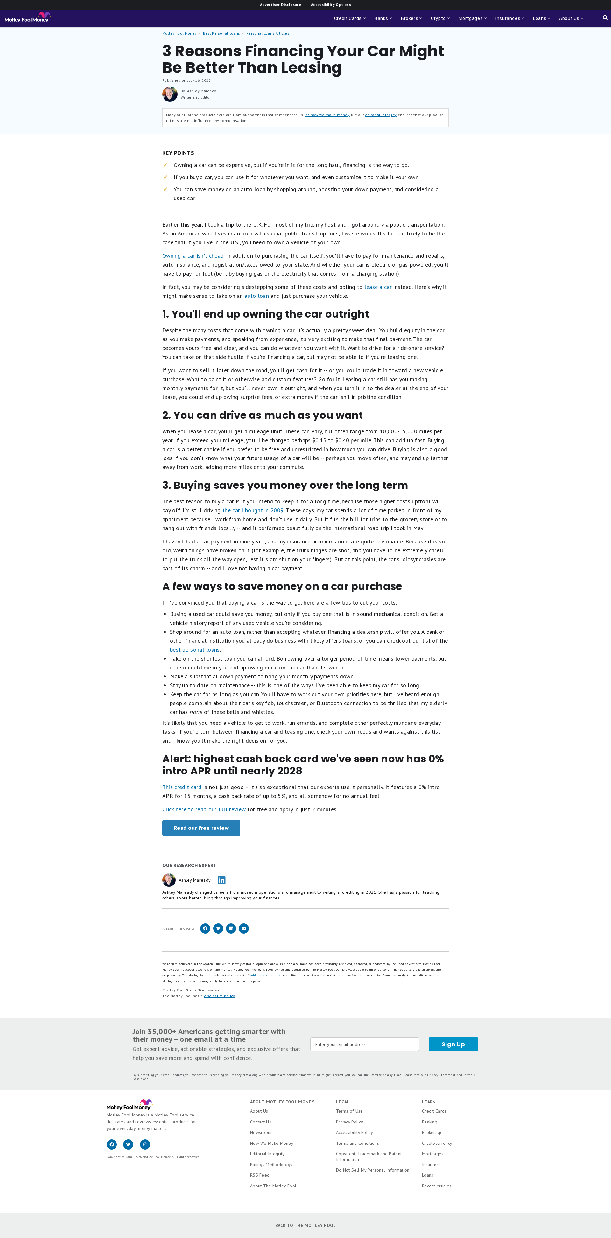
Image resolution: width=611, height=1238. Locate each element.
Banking (429, 1122)
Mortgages (433, 1154)
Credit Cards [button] (350, 21)
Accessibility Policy (354, 1132)
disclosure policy (219, 995)
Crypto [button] (441, 21)
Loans (427, 1175)
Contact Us (260, 1122)
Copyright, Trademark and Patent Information (369, 1156)
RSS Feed (260, 1175)
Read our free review (201, 827)
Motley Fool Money (179, 33)
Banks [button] (384, 21)
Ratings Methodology (271, 1164)
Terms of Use (349, 1111)
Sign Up (453, 1044)
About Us (259, 1111)
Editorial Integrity (267, 1154)
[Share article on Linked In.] (231, 932)
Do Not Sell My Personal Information (373, 1170)
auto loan (256, 295)
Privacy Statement (441, 1075)
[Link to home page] (28, 18)
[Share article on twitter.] (218, 932)
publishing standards (265, 975)
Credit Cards (434, 1111)
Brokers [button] (412, 21)
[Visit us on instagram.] (147, 1148)
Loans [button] (537, 21)
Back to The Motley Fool (305, 1225)
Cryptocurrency (437, 1143)
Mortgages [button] (473, 21)
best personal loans (195, 649)
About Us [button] (567, 21)
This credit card (182, 787)
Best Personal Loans (221, 33)
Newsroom (260, 1132)
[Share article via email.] (244, 932)
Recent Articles (437, 1186)
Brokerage (432, 1132)
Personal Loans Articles (267, 33)
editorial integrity (381, 114)
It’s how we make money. (327, 114)
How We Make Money (271, 1143)
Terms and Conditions (357, 1143)
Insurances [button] (506, 21)
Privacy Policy (349, 1122)
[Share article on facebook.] (205, 932)
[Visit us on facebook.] (115, 1148)
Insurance (431, 1164)
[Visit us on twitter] (131, 1148)
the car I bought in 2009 (253, 510)
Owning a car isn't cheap (192, 255)
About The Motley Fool (273, 1186)
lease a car (378, 286)
